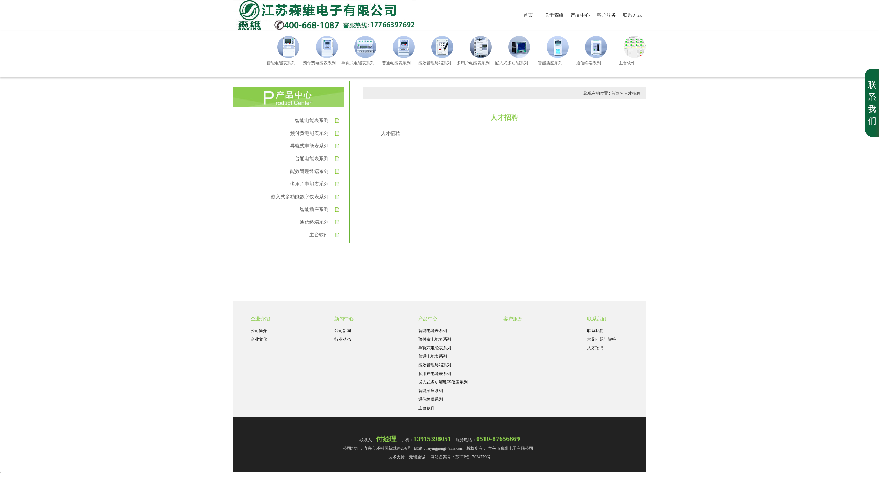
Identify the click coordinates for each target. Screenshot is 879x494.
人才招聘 (595, 347)
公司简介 (259, 330)
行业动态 (342, 339)
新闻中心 (344, 318)
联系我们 (596, 318)
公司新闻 (342, 330)
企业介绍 (260, 318)
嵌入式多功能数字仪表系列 (300, 196)
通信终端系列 (314, 222)
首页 (528, 15)
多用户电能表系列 (309, 184)
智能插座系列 (314, 209)
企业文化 (259, 339)
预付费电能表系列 (309, 133)
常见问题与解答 (601, 339)
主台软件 (319, 234)
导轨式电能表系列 (309, 146)
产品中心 (580, 15)
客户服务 (606, 15)
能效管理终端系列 (309, 171)
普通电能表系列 (312, 158)
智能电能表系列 (312, 120)
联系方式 (632, 15)
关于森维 (554, 15)
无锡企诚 (417, 457)
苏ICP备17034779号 (473, 457)
